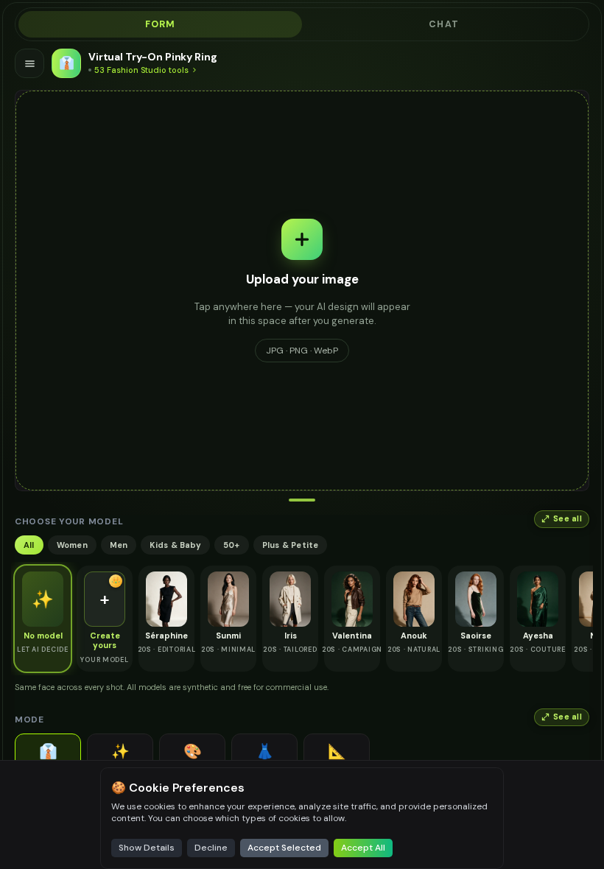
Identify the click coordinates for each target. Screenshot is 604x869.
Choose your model (69, 521)
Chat (444, 24)
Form (160, 24)
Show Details (147, 848)
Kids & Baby (175, 545)
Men (119, 545)
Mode (29, 719)
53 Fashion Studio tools (141, 70)
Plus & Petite (290, 545)
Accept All (363, 848)
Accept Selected (284, 848)
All (29, 545)
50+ (231, 545)
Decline (211, 848)
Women (72, 545)
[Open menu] (29, 63)
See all (567, 519)
